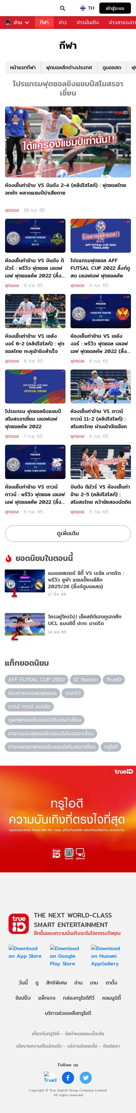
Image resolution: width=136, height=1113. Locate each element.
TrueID (17, 8)
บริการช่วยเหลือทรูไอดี (68, 1013)
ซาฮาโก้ (73, 693)
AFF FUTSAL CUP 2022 (36, 679)
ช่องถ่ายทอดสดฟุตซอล (32, 693)
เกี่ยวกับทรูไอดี (45, 1033)
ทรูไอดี (111, 747)
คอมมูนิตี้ (111, 998)
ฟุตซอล (12, 210)
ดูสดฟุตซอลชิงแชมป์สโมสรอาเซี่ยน (44, 720)
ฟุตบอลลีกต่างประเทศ (69, 67)
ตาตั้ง (111, 983)
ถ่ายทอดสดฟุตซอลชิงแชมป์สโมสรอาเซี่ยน (52, 747)
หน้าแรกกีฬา (23, 67)
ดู (37, 983)
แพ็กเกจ (46, 998)
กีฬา (44, 22)
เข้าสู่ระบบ (115, 8)
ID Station (86, 679)
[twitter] (85, 1077)
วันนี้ (23, 983)
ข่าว (63, 22)
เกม (94, 983)
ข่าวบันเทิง (88, 22)
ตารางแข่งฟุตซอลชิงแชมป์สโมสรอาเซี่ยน (51, 733)
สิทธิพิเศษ (56, 983)
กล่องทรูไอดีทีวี (79, 998)
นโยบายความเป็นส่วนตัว (39, 1046)
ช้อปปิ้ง (23, 998)
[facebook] (68, 1077)
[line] (50, 1077)
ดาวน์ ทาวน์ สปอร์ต (29, 706)
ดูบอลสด (111, 67)
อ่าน (18, 22)
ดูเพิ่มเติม (68, 533)
